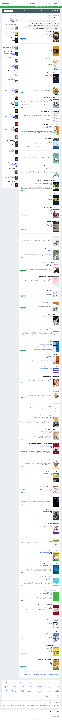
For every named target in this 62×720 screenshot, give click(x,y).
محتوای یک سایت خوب (25, 448)
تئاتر (49, 196)
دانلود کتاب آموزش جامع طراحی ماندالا (52, 58)
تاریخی (49, 686)
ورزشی (23, 692)
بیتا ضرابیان (49, 403)
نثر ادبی (58, 690)
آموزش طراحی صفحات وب (45, 407)
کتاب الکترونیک (50, 712)
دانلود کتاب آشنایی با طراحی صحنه (53, 72)
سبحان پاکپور (12, 19)
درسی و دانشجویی (47, 695)
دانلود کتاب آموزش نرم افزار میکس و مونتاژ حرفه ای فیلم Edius (48, 180)
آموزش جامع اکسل (46, 582)
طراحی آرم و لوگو (35, 610)
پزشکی (49, 685)
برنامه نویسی (48, 34)
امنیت (40, 685)
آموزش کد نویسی (28, 346)
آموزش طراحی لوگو (32, 609)
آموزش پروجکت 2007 (40, 545)
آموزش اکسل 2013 (49, 598)
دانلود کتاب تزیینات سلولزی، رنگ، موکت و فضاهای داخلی (49, 415)
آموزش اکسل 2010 (27, 582)
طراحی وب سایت (46, 157)
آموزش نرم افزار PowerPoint (45, 305)
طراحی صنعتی (39, 254)
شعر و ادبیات (6, 682)
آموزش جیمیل (45, 333)
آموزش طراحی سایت (46, 130)
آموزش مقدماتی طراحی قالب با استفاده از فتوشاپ (33, 101)
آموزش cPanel (47, 294)
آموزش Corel (27, 475)
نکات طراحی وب (33, 360)
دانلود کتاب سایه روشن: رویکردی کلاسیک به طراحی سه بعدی (48, 659)
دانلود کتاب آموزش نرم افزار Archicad (52, 509)
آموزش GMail (38, 332)
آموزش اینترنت (47, 90)
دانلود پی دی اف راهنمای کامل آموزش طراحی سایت (39, 158)
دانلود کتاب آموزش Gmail (27, 334)
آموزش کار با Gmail (23, 332)
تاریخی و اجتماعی (6, 686)
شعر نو (58, 686)
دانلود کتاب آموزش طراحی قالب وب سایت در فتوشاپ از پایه (48, 97)
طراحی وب (47, 360)
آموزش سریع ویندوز (45, 502)
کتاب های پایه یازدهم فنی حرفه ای (43, 437)
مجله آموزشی (14, 690)
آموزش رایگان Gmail (39, 333)
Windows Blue (36, 570)
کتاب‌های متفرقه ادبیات (12, 157)
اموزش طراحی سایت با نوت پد (28, 171)
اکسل (38, 582)
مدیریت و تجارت (6, 687)
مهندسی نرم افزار (43, 34)
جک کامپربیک (49, 356)
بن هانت (50, 391)
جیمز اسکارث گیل (11, 96)
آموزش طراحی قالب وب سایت (45, 101)
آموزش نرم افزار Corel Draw (45, 475)
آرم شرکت (47, 610)
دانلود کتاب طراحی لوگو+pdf (29, 610)
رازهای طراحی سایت (41, 157)
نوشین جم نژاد (12, 122)
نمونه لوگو (39, 610)
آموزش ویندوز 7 (46, 501)
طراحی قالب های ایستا (43, 104)
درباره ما (58, 714)
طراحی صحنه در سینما (40, 674)
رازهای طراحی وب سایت (45, 395)
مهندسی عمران (30, 683)
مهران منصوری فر (48, 445)
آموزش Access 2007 (39, 489)
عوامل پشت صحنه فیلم (34, 673)
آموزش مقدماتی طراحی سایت (30, 407)
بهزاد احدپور (49, 459)
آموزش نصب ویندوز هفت (28, 501)
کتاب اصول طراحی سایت (43, 132)
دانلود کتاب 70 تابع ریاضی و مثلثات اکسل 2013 (51, 590)
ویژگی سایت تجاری (31, 448)
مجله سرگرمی (14, 686)
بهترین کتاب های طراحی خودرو (38, 269)
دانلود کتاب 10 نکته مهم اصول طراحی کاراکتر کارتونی (50, 458)
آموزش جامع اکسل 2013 (43, 598)
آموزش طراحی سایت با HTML (37, 173)
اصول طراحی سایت (40, 131)
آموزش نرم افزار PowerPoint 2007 (30, 305)
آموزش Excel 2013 (43, 597)
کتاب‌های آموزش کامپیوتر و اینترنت (45, 28)
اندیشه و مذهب (48, 683)
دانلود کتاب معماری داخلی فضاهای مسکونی (51, 429)
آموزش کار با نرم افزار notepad (36, 171)
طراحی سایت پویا (40, 280)
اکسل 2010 (23, 582)
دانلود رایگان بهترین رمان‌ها (11, 59)
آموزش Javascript (40, 620)
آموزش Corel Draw (32, 475)
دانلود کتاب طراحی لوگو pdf (45, 609)
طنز (58, 687)
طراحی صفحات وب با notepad (45, 171)
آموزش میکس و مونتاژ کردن (37, 187)
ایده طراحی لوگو (22, 610)
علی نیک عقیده (49, 153)
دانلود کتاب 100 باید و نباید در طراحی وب (52, 354)
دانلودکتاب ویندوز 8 (46, 569)
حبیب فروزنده (49, 236)
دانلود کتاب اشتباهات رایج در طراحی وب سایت (51, 376)
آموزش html (46, 408)
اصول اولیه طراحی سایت (34, 131)
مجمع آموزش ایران (31, 20)
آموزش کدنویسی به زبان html (31, 348)
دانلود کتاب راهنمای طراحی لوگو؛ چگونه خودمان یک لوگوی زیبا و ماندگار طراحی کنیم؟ (44, 604)
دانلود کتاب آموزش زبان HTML (53, 341)
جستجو (32, 3)
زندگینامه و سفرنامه (56, 691)
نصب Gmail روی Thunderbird (45, 332)
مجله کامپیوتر (14, 682)
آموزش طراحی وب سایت (39, 130)
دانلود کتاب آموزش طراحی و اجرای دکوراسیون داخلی (50, 111)
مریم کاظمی (49, 538)
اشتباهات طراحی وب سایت (38, 380)
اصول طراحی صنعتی (28, 254)
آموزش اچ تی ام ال (24, 348)
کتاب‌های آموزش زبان (12, 143)
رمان (58, 683)
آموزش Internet (34, 90)
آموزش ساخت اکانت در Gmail (32, 333)
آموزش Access (34, 489)
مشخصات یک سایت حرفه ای (31, 450)
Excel (43, 583)
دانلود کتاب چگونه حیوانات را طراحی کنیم (52, 645)
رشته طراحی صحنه (34, 78)
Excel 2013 (48, 597)
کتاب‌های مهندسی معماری (37, 417)
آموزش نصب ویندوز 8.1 (27, 569)
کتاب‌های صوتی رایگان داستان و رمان (10, 33)
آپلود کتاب (5, 3)
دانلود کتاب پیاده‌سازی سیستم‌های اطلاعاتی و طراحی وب (49, 276)
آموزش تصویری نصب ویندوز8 (35, 569)
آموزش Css (31, 620)
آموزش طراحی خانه (30, 116)
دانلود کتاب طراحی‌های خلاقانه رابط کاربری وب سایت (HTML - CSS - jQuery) (45, 618)
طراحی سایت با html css (47, 131)
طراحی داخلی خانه (45, 119)
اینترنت (40, 682)
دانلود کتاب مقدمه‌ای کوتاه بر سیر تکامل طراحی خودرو (49, 262)
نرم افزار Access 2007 (29, 489)
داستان (58, 682)
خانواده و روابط (22, 685)
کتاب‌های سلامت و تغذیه (11, 72)
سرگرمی (23, 687)
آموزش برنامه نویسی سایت (32, 130)
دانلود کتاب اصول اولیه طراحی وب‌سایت (52, 138)
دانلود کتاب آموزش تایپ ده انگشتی (53, 314)
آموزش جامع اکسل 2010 (34, 582)
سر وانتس (12, 32)
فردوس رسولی (49, 497)
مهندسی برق (30, 686)
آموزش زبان (57, 695)
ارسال (42, 706)
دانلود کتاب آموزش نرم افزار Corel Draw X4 (51, 471)
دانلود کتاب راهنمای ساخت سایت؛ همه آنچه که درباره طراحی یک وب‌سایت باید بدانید (44, 443)
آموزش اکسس (48, 490)
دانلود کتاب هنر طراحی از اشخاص (53, 631)
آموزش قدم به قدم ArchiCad (38, 515)
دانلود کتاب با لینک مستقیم (46, 452)
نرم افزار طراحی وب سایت (35, 281)
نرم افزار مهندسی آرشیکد (38, 513)
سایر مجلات (14, 695)
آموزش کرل (23, 475)
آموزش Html (35, 620)
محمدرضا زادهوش (11, 135)
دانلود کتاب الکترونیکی (24, 188)
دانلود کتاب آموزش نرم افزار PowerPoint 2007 (51, 301)
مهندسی (44, 6)
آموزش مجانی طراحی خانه (42, 116)
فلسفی (49, 692)
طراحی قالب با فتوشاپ (36, 104)
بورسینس (13, 52)
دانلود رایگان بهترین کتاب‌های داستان (10, 90)
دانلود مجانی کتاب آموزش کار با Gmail (36, 334)
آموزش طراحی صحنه (40, 78)
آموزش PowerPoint (38, 305)
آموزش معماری (47, 433)
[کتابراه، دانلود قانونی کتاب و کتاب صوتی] (50, 37)
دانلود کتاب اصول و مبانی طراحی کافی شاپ (51, 45)
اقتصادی (49, 682)
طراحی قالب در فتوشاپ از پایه (28, 104)
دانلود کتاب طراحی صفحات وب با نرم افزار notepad (50, 165)
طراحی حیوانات (47, 648)
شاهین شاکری (49, 578)
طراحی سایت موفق (26, 451)
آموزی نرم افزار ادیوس (40, 185)
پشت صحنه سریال (40, 673)
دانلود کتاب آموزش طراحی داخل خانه (28, 435)
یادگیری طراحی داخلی (46, 115)
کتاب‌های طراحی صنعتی (41, 25)
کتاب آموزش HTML (46, 346)
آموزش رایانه (42, 90)
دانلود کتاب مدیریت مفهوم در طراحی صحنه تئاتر (50, 207)
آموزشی (7, 690)
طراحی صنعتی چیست (45, 255)
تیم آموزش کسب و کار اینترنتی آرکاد (50, 23)
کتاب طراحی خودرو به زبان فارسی (33, 268)
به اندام (13, 46)
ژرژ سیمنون (12, 109)
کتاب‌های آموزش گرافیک (55, 28)
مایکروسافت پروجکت (46, 542)
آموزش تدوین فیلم (26, 528)
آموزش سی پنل (42, 294)
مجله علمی (14, 691)
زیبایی (23, 686)
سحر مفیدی (49, 46)
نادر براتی (13, 89)
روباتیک (31, 690)
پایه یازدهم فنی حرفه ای (29, 436)
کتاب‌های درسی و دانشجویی (11, 26)
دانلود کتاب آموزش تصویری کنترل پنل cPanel (51, 290)
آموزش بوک (37, 20)
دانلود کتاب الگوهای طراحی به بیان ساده (52, 31)
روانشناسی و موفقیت (5, 685)
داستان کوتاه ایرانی (47, 224)
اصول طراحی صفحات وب (27, 132)
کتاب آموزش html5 (34, 346)
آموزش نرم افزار (48, 172)
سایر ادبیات (57, 696)
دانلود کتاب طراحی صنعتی (45, 254)
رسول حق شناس (49, 209)
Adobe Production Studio (32, 528)
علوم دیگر (49, 699)
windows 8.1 (28, 570)
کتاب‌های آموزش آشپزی (36, 28)
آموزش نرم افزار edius (30, 187)
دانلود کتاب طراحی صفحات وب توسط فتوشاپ (51, 366)
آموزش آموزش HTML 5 (33, 674)
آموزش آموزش (27, 674)
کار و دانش (30, 240)
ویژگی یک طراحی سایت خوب (40, 450)
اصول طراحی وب (43, 360)
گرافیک (40, 692)
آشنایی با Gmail (25, 333)
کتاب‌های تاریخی (12, 20)
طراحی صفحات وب (42, 172)
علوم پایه (49, 697)
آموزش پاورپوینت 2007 (42, 306)
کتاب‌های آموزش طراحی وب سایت (51, 25)
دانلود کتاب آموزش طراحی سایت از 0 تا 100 (51, 124)
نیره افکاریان (49, 60)
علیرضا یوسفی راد (48, 525)
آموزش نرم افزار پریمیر (44, 530)
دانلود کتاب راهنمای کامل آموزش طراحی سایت (51, 152)
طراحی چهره (42, 634)
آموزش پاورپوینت (47, 306)
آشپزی (23, 683)
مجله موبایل (14, 683)
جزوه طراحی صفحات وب (44, 173)
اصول (22, 146)
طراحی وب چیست (42, 281)
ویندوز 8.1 (31, 570)
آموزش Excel (32, 597)
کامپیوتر (48, 6)
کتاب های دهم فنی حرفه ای (48, 423)
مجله (37, 6)
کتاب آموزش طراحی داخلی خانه (27, 115)
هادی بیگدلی (12, 102)
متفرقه (23, 695)
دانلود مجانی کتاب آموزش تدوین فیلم (40, 188)
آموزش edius (35, 185)
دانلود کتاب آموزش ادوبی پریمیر (53, 523)
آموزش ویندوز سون (41, 501)
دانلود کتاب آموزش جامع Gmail (53, 550)
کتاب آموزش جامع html (41, 408)
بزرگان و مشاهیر (22, 682)
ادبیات (55, 6)
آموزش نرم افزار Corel (38, 475)
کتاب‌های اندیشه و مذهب (11, 39)
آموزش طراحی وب (47, 281)
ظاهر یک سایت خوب (24, 450)
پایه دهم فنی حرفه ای (25, 422)
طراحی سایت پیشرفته (29, 173)
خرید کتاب (50, 715)
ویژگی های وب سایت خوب (48, 451)
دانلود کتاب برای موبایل (38, 452)
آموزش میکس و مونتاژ (45, 187)
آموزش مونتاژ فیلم (30, 185)
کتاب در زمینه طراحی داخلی (25, 433)
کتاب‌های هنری (47, 75)
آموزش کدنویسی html (47, 348)
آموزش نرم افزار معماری (45, 513)
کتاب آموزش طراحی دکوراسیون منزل (38, 115)
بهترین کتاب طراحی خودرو (47, 269)
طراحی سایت (36, 157)
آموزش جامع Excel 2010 (36, 583)
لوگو (35, 609)
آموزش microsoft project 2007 (38, 542)
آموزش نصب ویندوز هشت (45, 570)
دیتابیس (44, 280)
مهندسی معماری (30, 685)
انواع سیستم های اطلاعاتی (34, 280)
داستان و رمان (6, 683)
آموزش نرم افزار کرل (49, 477)
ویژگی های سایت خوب (41, 451)
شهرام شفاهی (49, 182)
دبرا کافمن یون (49, 633)
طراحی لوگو (50, 610)
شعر (58, 685)
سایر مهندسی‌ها (30, 691)
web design (38, 172)
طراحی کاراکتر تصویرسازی (39, 464)
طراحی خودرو (32, 269)
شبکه (40, 690)
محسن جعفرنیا (49, 250)
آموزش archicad (32, 513)
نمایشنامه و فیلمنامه (56, 692)
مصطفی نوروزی (49, 343)
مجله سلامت (14, 692)
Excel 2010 (29, 583)
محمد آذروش (12, 142)
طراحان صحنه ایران (28, 78)
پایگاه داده (47, 280)
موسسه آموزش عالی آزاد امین (44, 20)
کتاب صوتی (33, 6)
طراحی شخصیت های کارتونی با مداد (33, 463)
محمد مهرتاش (49, 592)
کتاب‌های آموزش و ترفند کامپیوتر (33, 25)
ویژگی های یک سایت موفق (38, 448)
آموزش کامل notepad (27, 172)
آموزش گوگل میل (49, 333)
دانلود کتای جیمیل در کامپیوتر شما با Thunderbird (50, 328)
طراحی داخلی (50, 119)
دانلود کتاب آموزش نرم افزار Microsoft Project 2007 (50, 537)
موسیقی (23, 691)
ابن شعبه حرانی (12, 78)
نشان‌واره (28, 609)
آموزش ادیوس (25, 187)
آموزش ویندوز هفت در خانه (54, 496)
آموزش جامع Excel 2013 (37, 597)
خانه (58, 6)
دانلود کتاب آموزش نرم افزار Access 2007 (52, 485)
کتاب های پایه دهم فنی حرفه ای (38, 423)
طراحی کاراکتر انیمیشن (46, 464)
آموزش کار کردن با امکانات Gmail (31, 332)
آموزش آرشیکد (28, 513)
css (27, 130)
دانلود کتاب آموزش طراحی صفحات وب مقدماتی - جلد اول (49, 235)
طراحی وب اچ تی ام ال (37, 349)
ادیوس (47, 188)
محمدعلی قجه (12, 176)
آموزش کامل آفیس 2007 (46, 545)
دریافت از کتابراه (23, 39)
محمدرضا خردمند (48, 74)
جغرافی (49, 687)
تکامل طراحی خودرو (27, 269)
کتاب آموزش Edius (46, 185)
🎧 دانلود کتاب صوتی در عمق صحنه (53, 221)
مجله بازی (14, 685)
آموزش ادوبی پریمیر (39, 528)
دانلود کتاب (23, 81)
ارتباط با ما (57, 712)
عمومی (40, 6)
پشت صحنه (45, 673)
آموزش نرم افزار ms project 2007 (33, 543)
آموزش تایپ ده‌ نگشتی (45, 318)
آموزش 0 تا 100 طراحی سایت (41, 240)
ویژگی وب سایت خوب (46, 448)
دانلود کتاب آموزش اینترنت (54, 86)
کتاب (51, 705)
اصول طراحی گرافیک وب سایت (35, 132)
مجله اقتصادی (14, 687)
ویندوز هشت (41, 569)
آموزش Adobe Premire (46, 528)
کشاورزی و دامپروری (47, 696)
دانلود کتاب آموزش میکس (31, 188)
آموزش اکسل (41, 582)
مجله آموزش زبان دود (52, 20)
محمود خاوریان (49, 619)
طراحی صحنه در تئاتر (46, 78)
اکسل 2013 (22, 597)
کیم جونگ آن (12, 163)
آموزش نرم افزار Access (46, 489)
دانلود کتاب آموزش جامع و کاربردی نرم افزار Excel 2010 (49, 576)
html (26, 130)
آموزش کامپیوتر (38, 90)
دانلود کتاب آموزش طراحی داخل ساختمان (43, 422)
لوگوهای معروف (43, 610)
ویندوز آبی (39, 570)
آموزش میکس (25, 185)
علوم (52, 6)
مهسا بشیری (12, 65)
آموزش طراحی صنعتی (34, 254)
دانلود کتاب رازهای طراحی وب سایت (53, 390)
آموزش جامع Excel (49, 583)
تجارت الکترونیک (39, 687)
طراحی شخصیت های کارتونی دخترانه (44, 463)
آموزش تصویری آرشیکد (45, 515)
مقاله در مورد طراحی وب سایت (27, 281)
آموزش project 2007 (31, 542)
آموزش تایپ (40, 318)
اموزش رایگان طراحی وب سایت (40, 283)
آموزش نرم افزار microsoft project (43, 543)
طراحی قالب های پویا (49, 104)
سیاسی (49, 691)
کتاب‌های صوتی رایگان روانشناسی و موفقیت (9, 47)
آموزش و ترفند (39, 683)
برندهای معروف (39, 609)
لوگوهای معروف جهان (24, 609)
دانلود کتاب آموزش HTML (54, 402)
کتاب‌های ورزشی (12, 170)
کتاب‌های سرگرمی (12, 184)
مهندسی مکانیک (30, 687)
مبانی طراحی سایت (28, 131)
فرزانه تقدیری (12, 115)
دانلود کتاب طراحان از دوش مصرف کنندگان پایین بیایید (49, 248)
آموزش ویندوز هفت (35, 501)
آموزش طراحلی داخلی (36, 116)
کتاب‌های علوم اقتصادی (12, 53)
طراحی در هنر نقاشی (47, 61)
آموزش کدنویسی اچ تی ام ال (40, 348)
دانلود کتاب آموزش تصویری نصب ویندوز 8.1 (51, 563)
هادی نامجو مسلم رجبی (11, 38)
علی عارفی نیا (49, 126)
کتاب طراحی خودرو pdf (41, 268)
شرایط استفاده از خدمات (55, 716)
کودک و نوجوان (22, 690)
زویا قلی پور (12, 128)
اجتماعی (49, 690)
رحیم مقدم (49, 167)
